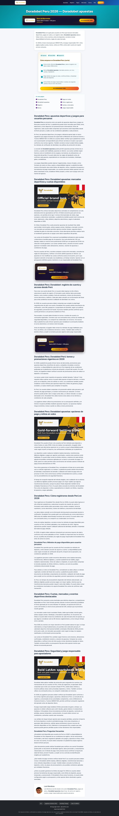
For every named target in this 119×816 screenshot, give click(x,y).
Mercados (83, 2)
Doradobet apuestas (43, 102)
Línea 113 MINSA (75, 803)
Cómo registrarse (67, 102)
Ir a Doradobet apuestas (59, 277)
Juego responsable (67, 108)
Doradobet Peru (42, 99)
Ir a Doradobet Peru (87, 20)
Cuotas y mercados (68, 105)
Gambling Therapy (64, 803)
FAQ (95, 2)
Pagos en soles (66, 99)
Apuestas (65, 2)
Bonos (90, 2)
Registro (72, 2)
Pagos (77, 2)
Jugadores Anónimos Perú (51, 803)
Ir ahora (101, 2)
